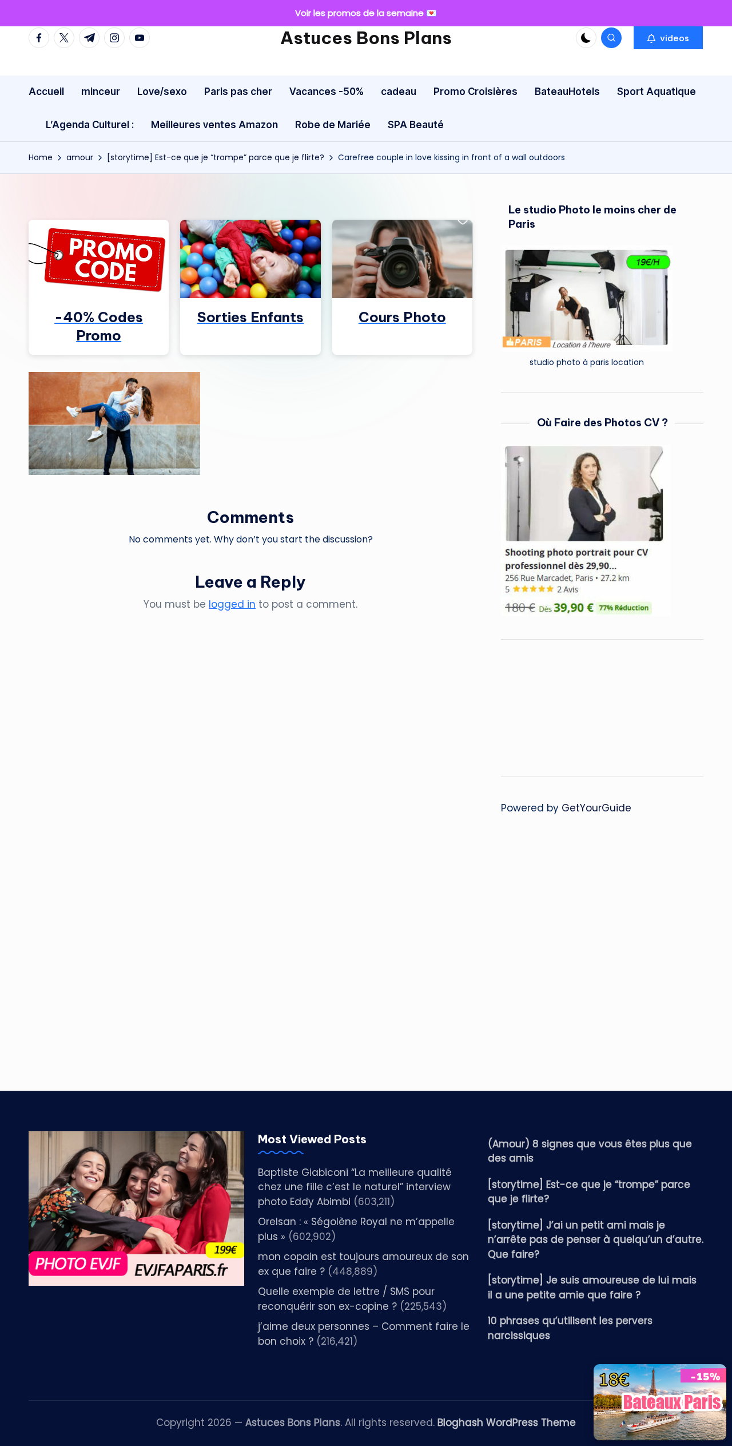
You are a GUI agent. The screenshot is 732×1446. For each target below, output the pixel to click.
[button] (668, 38)
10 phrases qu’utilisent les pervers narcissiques (570, 1328)
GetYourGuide (596, 808)
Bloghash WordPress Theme (506, 1422)
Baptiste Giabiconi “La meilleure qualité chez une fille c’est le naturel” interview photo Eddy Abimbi (355, 1187)
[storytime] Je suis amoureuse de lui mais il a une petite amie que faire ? (592, 1287)
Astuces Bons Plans (366, 38)
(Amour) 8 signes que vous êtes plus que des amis (590, 1151)
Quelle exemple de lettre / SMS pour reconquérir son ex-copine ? (346, 1299)
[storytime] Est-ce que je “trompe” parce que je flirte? (589, 1192)
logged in (232, 604)
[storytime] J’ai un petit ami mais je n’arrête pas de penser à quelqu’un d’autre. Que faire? (595, 1239)
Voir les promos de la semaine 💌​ (366, 13)
